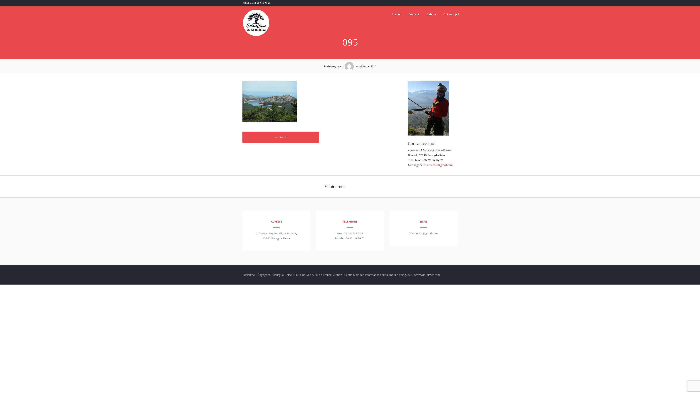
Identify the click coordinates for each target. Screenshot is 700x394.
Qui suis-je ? (451, 14)
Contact (414, 14)
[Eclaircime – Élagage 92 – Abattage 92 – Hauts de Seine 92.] (256, 35)
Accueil (396, 14)
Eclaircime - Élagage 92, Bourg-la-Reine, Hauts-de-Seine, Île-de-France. (287, 275)
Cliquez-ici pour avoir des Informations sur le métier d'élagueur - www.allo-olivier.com (386, 275)
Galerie (431, 14)
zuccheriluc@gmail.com (438, 165)
